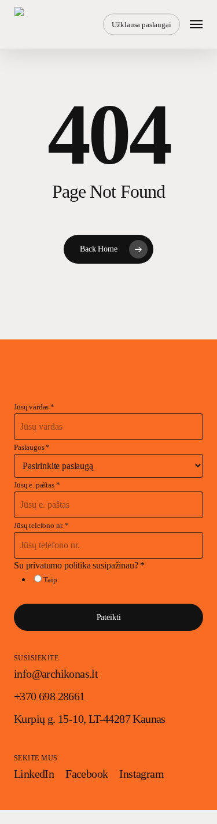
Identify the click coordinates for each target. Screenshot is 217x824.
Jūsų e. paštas (37, 485)
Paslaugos (32, 448)
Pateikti (109, 617)
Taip (50, 580)
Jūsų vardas (34, 407)
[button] (196, 24)
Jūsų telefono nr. (41, 526)
